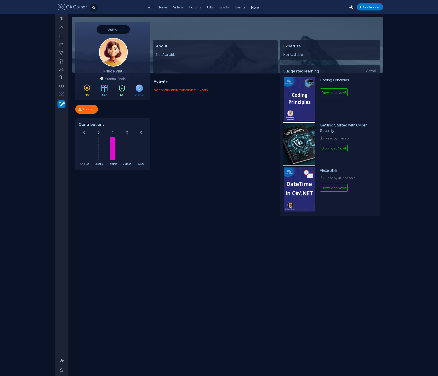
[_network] (62, 69)
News (163, 7)
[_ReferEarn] (62, 77)
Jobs (210, 7)
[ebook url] (299, 99)
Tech (150, 7)
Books (224, 7)
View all (371, 71)
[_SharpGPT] (62, 94)
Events (240, 7)
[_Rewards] (62, 86)
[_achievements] (62, 61)
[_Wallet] (62, 45)
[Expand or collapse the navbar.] (62, 18)
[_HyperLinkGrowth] (61, 104)
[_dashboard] (62, 36)
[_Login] (62, 370)
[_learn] (62, 53)
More (255, 7)
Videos (178, 7)
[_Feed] (62, 28)
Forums (195, 7)
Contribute (371, 7)
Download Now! (334, 92)
